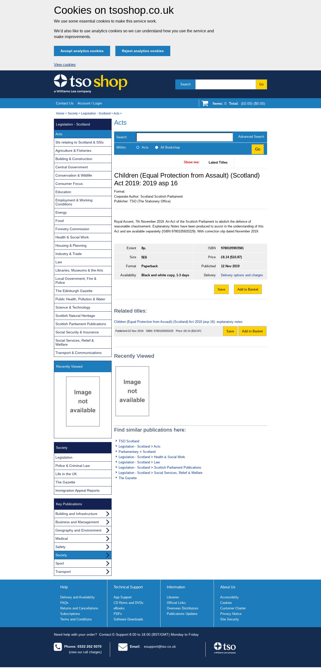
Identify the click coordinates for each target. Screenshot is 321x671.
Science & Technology (72, 307)
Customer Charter (233, 608)
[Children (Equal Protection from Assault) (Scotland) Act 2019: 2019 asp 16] (132, 391)
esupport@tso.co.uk (160, 646)
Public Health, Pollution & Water (80, 299)
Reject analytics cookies (143, 51)
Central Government (71, 167)
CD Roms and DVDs (128, 603)
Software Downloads (128, 619)
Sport (59, 563)
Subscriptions (70, 614)
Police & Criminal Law (72, 466)
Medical (61, 538)
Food (59, 221)
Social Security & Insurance (77, 332)
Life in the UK (66, 474)
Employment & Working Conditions (74, 202)
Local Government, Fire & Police (75, 281)
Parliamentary (129, 452)
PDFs (118, 614)
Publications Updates (182, 614)
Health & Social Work (169, 457)
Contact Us (64, 103)
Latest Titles (218, 162)
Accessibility (229, 597)
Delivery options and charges (242, 275)
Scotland (149, 452)
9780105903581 (232, 248)
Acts (116, 113)
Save (221, 289)
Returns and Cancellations (79, 608)
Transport (63, 572)
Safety (60, 547)
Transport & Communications (78, 353)
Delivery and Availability (77, 597)
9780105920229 (163, 330)
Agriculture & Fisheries (73, 151)
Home (60, 113)
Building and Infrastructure (76, 514)
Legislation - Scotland (96, 113)
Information (176, 587)
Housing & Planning (71, 245)
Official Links (176, 603)
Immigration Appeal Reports (77, 490)
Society (73, 113)
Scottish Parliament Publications (177, 467)
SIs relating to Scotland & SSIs (79, 142)
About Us (227, 587)
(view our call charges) (85, 652)
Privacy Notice (231, 614)
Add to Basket (247, 289)
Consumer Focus (69, 184)
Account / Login (89, 103)
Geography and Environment (78, 530)
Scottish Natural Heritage (75, 316)
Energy (61, 212)
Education (63, 192)
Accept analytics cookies (82, 51)
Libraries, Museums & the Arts (79, 270)
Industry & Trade (68, 254)
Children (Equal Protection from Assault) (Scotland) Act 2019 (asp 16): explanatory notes (178, 322)
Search (185, 84)
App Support (123, 597)
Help (64, 587)
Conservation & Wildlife (73, 175)
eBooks (119, 608)
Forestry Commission (72, 229)
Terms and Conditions (76, 619)
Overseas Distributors (182, 608)
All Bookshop (170, 147)
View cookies (65, 65)
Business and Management (77, 522)
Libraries (173, 597)
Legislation (63, 457)
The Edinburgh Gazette (74, 291)
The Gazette (128, 478)
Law (157, 462)
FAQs (64, 603)
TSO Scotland (129, 441)
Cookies (226, 603)
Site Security (229, 619)
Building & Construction (73, 159)
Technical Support (128, 587)
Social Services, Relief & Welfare (178, 473)
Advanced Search (251, 137)
